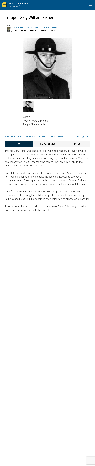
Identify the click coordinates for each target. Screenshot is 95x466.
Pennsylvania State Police (28, 28)
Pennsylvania (50, 28)
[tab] (19, 144)
